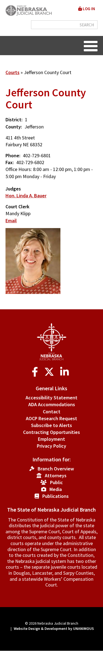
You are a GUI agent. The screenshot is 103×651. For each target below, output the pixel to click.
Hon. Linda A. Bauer (25, 195)
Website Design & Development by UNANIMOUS (54, 628)
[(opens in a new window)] (36, 372)
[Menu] (91, 45)
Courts (12, 72)
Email (11, 220)
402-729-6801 (37, 155)
